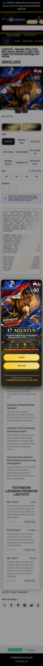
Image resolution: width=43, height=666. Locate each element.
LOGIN (21, 357)
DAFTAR (21, 366)
